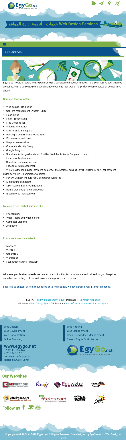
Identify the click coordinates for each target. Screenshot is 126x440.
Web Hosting (74, 326)
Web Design (11, 326)
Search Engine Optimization (83, 339)
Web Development (14, 330)
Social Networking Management (85, 335)
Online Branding (13, 339)
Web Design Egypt (40, 303)
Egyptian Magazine (90, 299)
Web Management (77, 330)
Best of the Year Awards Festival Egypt (86, 303)
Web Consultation (14, 335)
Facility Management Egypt (50, 299)
